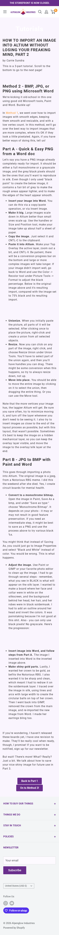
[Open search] (40, 12)
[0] (53, 12)
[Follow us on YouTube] (12, 903)
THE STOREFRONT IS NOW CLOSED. (29, 2)
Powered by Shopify (14, 927)
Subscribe (14, 870)
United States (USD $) (16, 885)
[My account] (46, 12)
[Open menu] (5, 11)
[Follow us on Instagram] (5, 903)
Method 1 (12, 112)
